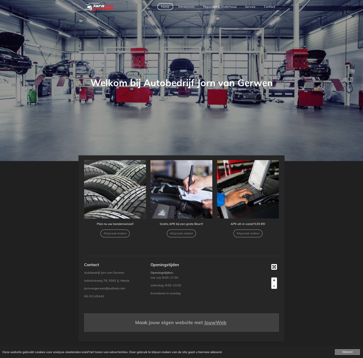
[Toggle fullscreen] (274, 267)
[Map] (248, 276)
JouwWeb (215, 322)
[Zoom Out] (274, 286)
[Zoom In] (274, 280)
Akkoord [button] (347, 352)
